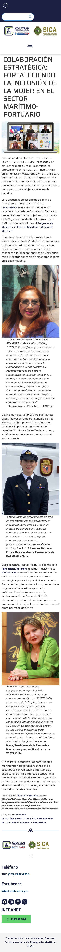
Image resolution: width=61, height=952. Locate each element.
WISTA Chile (9, 573)
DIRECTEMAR (9, 207)
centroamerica (26, 818)
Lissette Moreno (28, 795)
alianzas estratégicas (14, 817)
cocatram (40, 818)
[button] (30, 856)
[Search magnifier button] (30, 17)
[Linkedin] (11, 902)
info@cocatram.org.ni (15, 891)
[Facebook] (4, 902)
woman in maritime (35, 822)
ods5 (16, 822)
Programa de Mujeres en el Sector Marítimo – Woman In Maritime (27, 227)
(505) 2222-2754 (18, 874)
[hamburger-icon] (5, 6)
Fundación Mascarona (14, 569)
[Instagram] (18, 902)
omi (21, 822)
